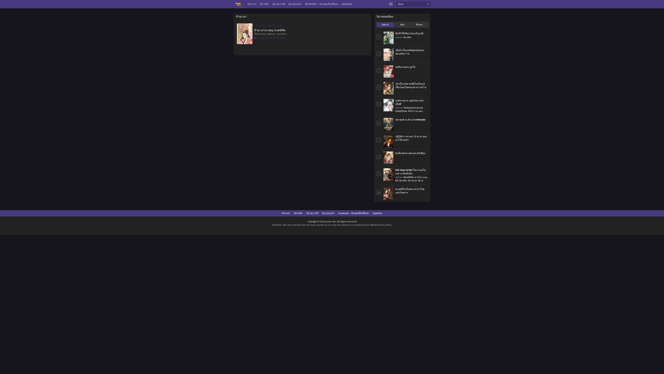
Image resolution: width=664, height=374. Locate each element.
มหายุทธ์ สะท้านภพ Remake (410, 119)
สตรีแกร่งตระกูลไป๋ (405, 67)
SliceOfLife (408, 177)
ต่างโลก (418, 177)
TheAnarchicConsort (413, 107)
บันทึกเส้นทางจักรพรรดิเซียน (410, 153)
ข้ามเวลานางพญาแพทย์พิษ (269, 30)
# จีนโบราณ (275, 25)
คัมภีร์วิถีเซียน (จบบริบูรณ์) (409, 33)
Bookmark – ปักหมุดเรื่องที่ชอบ (353, 213)
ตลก (421, 111)
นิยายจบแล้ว (328, 213)
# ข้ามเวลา (260, 25)
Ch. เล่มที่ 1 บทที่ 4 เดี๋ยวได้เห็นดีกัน (271, 38)
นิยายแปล (412, 180)
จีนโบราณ (413, 111)
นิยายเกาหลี (312, 213)
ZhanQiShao (401, 111)
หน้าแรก (286, 213)
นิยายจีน (407, 37)
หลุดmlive (377, 213)
